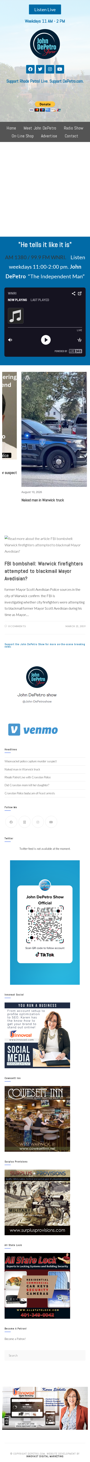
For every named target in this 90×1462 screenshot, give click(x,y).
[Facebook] (30, 69)
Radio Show (73, 128)
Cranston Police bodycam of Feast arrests (30, 793)
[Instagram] (50, 69)
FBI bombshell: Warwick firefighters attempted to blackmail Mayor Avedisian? (44, 571)
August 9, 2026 (75, 410)
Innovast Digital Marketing (45, 1456)
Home (11, 128)
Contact (71, 136)
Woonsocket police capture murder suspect (31, 761)
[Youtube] (59, 69)
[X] (25, 822)
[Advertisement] (45, 189)
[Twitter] (40, 69)
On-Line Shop (23, 136)
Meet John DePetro (40, 128)
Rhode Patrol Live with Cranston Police (28, 777)
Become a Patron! (15, 1339)
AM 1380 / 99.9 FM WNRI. (35, 257)
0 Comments (17, 626)
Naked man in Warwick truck (22, 769)
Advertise (49, 136)
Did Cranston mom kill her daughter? (27, 785)
